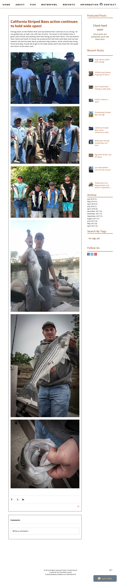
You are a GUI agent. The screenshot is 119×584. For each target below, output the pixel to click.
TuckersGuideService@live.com (55, 574)
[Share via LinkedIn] (23, 499)
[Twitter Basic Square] (92, 254)
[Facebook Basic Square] (88, 254)
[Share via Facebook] (12, 499)
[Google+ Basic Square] (95, 254)
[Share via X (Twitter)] (17, 499)
